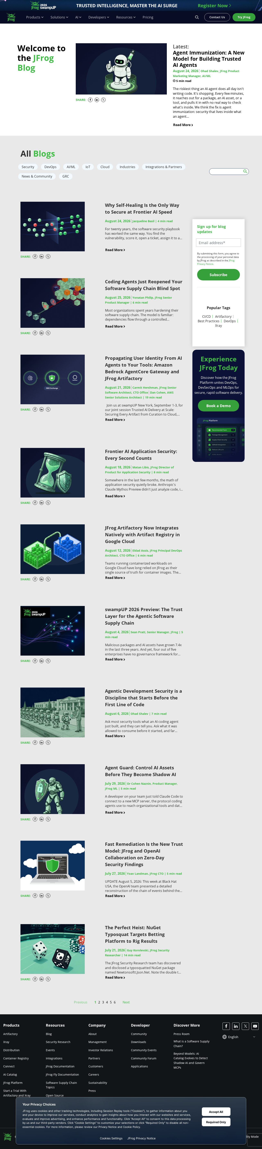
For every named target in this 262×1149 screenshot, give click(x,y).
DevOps (50, 167)
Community (139, 1034)
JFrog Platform (13, 1083)
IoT (88, 167)
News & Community (37, 176)
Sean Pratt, (154, 632)
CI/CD (206, 316)
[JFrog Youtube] (255, 1026)
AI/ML (71, 167)
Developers (97, 17)
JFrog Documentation (60, 1066)
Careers (93, 1074)
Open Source (55, 1095)
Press (92, 1091)
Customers (95, 1066)
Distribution (11, 1050)
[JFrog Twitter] (245, 1026)
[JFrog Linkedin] (236, 1026)
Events (50, 1050)
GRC (65, 176)
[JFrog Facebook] (226, 1026)
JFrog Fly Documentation (62, 1074)
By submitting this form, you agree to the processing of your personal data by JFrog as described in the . (218, 259)
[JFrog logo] (13, 17)
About (92, 1034)
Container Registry (16, 1058)
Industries (127, 167)
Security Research (58, 1042)
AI (76, 17)
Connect (9, 1066)
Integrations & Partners (164, 167)
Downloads (138, 1042)
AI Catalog (10, 1074)
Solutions (58, 17)
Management (97, 1042)
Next (126, 1002)
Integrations (54, 1058)
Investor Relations (100, 1050)
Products (33, 17)
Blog (49, 1034)
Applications (139, 1066)
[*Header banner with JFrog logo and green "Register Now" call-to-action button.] (131, 5)
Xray (218, 325)
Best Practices (208, 321)
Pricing (148, 17)
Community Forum (143, 1058)
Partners (94, 1058)
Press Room (182, 1034)
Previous (80, 1002)
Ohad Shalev (139, 714)
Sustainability (97, 1083)
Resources (124, 17)
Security (28, 167)
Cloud (105, 167)
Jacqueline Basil (143, 221)
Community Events (144, 1050)
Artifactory (223, 316)
